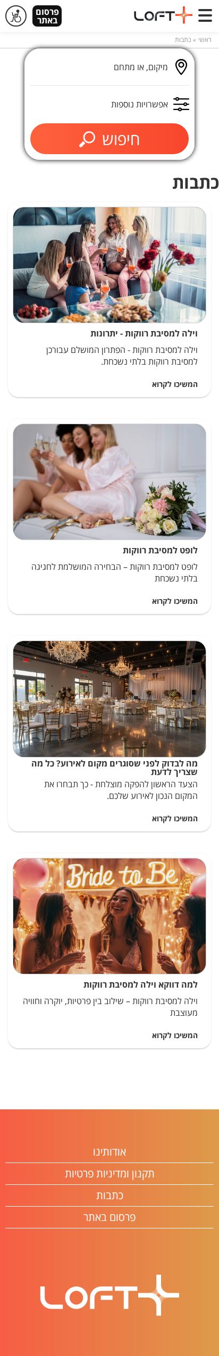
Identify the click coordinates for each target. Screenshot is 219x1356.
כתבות (183, 39)
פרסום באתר (47, 16)
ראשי (205, 39)
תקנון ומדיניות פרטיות (110, 1173)
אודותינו (109, 1151)
